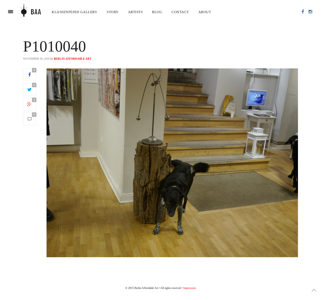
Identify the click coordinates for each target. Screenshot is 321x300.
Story (113, 12)
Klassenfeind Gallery (74, 12)
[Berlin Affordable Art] (31, 11)
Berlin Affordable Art (72, 58)
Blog (157, 12)
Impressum (189, 288)
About (204, 12)
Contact (180, 12)
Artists (135, 12)
